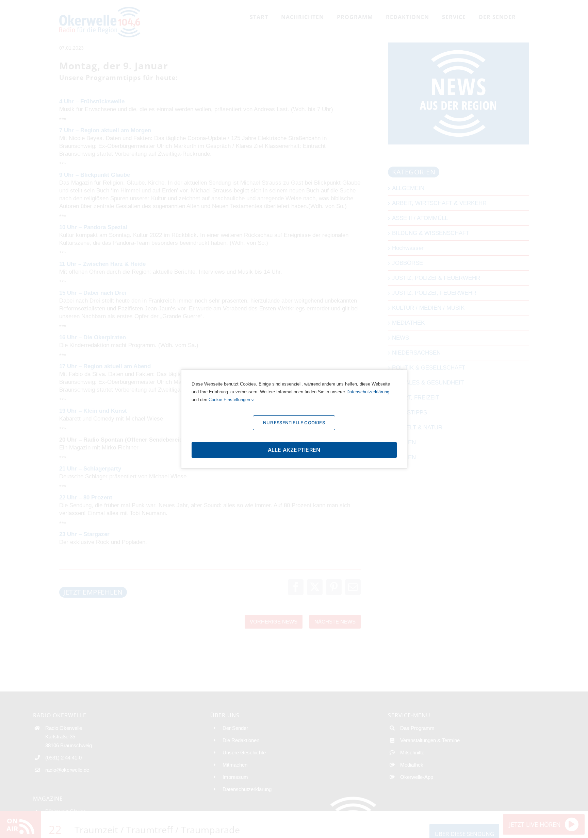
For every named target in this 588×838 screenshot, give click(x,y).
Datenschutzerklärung (367, 391)
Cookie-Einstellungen (230, 399)
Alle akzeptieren (294, 449)
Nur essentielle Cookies (294, 422)
